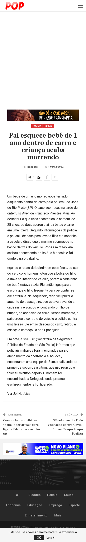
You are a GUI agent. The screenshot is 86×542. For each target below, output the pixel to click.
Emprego (55, 505)
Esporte (74, 505)
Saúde (68, 495)
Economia (13, 505)
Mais (57, 515)
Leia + (50, 537)
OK (39, 537)
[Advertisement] (43, 59)
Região (49, 126)
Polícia (37, 126)
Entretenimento (36, 515)
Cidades (34, 495)
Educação (34, 505)
